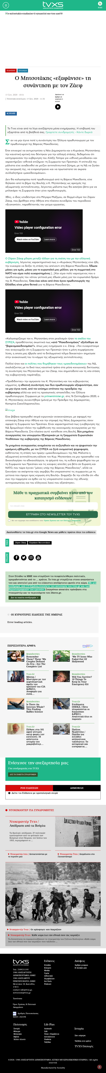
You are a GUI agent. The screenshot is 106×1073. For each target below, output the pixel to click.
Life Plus (49, 1024)
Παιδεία (47, 1039)
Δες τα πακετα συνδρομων (23, 774)
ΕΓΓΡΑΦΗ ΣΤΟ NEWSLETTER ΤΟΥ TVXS (53, 514)
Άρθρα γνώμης (81, 965)
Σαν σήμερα (80, 1036)
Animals (48, 1029)
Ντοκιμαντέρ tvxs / (19, 854)
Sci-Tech (48, 981)
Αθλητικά (48, 976)
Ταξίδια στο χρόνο (83, 1041)
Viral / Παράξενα (51, 1034)
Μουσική (18, 1034)
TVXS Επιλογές (84, 1046)
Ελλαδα (23, 71)
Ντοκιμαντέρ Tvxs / (24, 821)
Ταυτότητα (17, 999)
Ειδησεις (11, 71)
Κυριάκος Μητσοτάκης (39, 543)
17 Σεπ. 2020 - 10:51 (14, 95)
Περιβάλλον (49, 979)
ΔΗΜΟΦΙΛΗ (76, 788)
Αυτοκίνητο (49, 1037)
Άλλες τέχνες (20, 1039)
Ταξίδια (47, 1042)
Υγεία (46, 973)
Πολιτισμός (20, 1024)
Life (45, 1031)
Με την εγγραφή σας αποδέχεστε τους (46, 520)
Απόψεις (80, 961)
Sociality (61, 1068)
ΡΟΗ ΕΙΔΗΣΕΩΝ (29, 788)
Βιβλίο (16, 1037)
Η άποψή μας (81, 968)
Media (47, 971)
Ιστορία (79, 1028)
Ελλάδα (47, 965)
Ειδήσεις (49, 961)
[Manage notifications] (99, 1067)
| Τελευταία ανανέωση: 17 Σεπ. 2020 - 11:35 (25, 99)
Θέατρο (17, 1031)
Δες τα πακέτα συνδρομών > (25, 598)
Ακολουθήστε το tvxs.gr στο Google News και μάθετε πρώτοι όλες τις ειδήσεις (50, 532)
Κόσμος (47, 968)
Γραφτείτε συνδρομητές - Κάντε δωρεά (69, 132)
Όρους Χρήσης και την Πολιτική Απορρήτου (62, 520)
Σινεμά (17, 1029)
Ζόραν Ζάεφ (20, 543)
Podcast (47, 984)
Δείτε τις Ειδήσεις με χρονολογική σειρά (33, 793)
